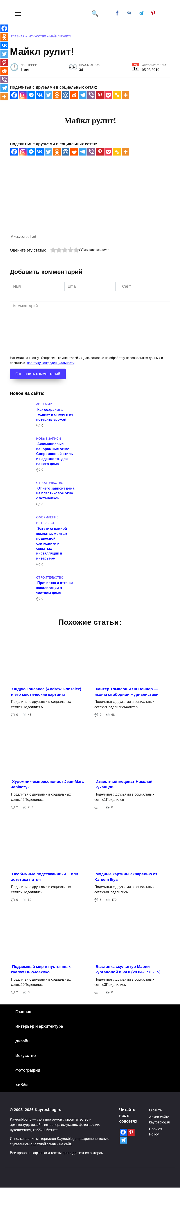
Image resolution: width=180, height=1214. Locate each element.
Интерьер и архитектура (39, 1026)
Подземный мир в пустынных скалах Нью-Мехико (41, 969)
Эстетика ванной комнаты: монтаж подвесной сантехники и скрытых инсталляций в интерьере (51, 543)
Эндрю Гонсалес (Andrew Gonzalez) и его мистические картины (46, 692)
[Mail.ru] (65, 95)
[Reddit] (74, 95)
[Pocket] (108, 95)
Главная (23, 1011)
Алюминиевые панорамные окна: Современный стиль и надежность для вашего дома (54, 454)
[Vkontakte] (40, 95)
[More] (125, 95)
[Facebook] (14, 95)
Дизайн (22, 1041)
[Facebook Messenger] (31, 95)
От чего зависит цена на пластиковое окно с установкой (55, 493)
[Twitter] (48, 95)
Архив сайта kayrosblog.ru (159, 1119)
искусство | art (24, 236)
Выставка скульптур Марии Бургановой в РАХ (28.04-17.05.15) (127, 969)
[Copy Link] (117, 95)
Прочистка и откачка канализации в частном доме (54, 588)
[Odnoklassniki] (57, 95)
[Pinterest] (100, 95)
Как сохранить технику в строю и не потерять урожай (54, 414)
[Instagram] (23, 95)
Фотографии (27, 1070)
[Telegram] (82, 95)
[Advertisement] (90, 203)
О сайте (155, 1110)
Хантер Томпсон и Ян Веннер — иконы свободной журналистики (126, 692)
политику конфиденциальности (50, 363)
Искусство (25, 1055)
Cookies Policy (155, 1131)
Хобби (21, 1085)
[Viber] (91, 95)
